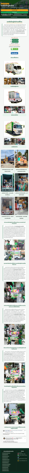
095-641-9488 (15, 39)
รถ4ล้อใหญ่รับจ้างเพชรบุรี (5, 467)
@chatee (23, 455)
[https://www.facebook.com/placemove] (18, 457)
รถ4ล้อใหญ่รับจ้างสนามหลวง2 (5, 459)
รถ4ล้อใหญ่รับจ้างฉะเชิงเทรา (5, 470)
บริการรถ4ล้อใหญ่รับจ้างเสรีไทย (9, 451)
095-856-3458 (15, 41)
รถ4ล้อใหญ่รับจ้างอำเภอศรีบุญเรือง (6, 464)
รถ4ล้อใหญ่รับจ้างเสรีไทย (14, 17)
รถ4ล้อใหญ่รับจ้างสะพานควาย (5, 461)
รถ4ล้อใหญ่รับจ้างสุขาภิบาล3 (5, 456)
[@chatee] (18, 455)
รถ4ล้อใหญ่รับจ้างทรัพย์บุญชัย (5, 465)
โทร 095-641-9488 (14, 10)
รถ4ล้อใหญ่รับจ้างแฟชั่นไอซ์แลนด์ (6, 453)
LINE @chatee (14, 12)
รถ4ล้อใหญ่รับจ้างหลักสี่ (5, 454)
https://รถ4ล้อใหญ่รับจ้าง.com (23, 460)
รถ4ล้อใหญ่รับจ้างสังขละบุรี (5, 462)
